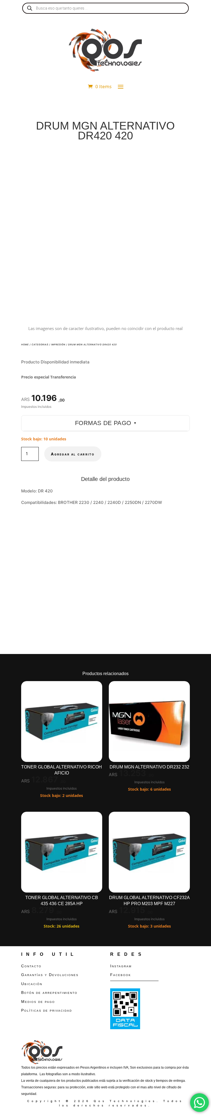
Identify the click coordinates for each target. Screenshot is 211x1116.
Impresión (58, 344)
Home (25, 344)
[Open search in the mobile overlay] (105, 8)
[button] (181, 158)
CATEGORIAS (40, 344)
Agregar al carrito (73, 454)
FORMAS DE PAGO (105, 423)
